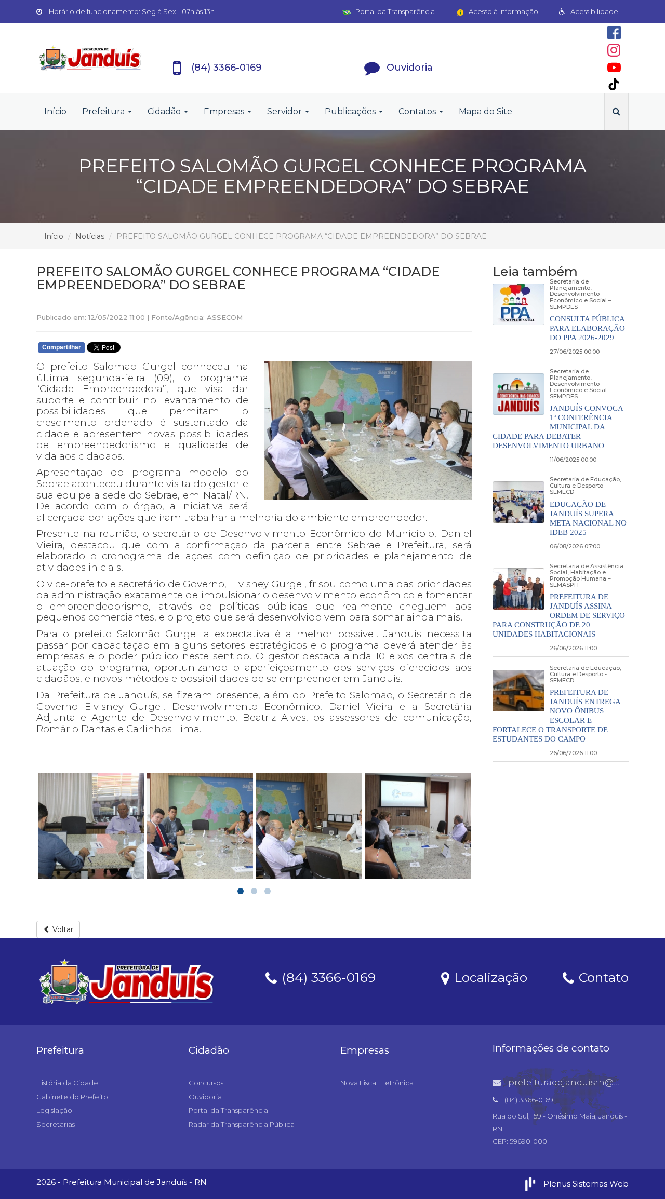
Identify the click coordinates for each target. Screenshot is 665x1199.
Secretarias (55, 1124)
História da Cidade (67, 1083)
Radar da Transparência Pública (242, 1124)
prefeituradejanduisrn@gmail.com (583, 1082)
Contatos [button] (418, 111)
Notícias (89, 236)
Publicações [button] (351, 111)
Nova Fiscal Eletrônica (377, 1083)
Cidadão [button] (165, 111)
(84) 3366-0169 (327, 976)
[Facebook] (614, 32)
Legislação (54, 1110)
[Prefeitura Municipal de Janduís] (90, 58)
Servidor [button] (285, 111)
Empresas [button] (225, 111)
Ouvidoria (205, 1097)
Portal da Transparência (394, 11)
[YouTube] (614, 67)
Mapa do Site (485, 111)
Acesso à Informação (502, 11)
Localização (488, 976)
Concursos (206, 1083)
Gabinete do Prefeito (72, 1097)
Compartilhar (61, 347)
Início (55, 111)
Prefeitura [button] (104, 111)
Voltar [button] (61, 929)
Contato (602, 976)
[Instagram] (613, 50)
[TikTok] (614, 84)
